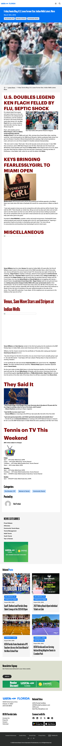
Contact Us (6, 718)
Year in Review (8, 538)
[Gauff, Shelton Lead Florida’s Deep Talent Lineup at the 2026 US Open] (16, 583)
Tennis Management (10, 531)
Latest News (11, 87)
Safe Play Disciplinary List (40, 709)
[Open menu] (55, 3)
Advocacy (7, 525)
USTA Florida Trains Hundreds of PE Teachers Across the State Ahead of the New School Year (16, 647)
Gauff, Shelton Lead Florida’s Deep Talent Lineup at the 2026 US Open (16, 607)
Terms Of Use (32, 735)
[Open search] (59, 3)
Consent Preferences (10, 735)
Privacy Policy (42, 735)
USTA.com (35, 707)
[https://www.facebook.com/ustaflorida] (33, 718)
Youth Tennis (8, 536)
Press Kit (5, 720)
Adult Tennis (8, 533)
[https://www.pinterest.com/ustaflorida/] (52, 718)
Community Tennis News (11, 528)
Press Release (8, 523)
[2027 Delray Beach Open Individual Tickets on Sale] (45, 583)
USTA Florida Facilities (39, 703)
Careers (5, 722)
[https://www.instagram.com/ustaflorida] (41, 718)
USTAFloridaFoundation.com (41, 705)
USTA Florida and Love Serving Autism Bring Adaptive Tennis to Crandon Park (44, 650)
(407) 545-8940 (7, 706)
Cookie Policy (22, 735)
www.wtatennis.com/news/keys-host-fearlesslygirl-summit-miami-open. (26, 224)
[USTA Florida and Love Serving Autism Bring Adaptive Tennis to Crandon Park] (45, 624)
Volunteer (6, 724)
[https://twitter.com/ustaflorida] (44, 718)
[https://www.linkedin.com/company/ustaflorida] (37, 718)
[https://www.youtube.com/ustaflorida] (48, 718)
